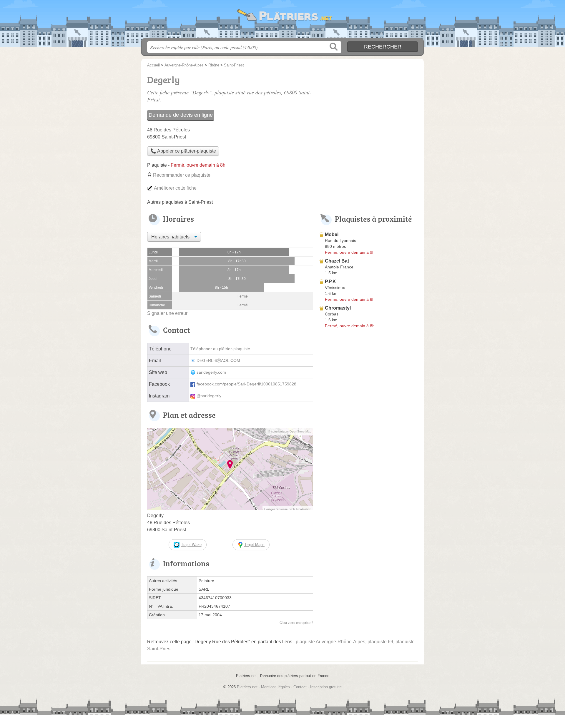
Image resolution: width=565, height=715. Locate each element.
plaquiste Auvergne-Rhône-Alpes (330, 641)
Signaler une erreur (167, 313)
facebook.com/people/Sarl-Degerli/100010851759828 (246, 384)
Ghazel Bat (337, 260)
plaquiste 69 (380, 641)
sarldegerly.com (211, 372)
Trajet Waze (191, 544)
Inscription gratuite (326, 687)
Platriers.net (282, 21)
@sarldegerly (209, 396)
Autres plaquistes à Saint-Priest (180, 202)
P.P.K (330, 281)
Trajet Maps (254, 544)
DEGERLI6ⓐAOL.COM (218, 360)
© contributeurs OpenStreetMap (289, 431)
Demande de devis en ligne (181, 115)
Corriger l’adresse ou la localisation (287, 509)
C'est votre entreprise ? (296, 622)
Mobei (331, 234)
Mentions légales (275, 687)
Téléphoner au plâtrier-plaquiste (220, 349)
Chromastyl (338, 307)
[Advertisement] (368, 467)
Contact (300, 687)
